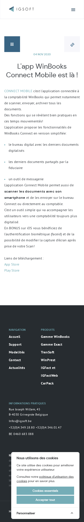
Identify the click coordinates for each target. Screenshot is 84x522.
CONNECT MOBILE (18, 91)
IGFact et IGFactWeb (49, 372)
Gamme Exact (51, 345)
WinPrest (48, 360)
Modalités (17, 352)
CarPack (47, 383)
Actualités (17, 368)
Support (15, 345)
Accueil (14, 337)
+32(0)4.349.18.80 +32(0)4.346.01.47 (35, 427)
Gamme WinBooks (55, 337)
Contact (15, 360)
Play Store (12, 270)
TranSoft (47, 352)
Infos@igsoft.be (20, 421)
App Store (11, 264)
